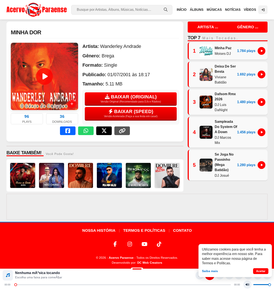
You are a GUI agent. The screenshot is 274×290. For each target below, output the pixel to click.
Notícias (233, 9)
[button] (68, 130)
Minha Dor (26, 32)
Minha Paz (223, 48)
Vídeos (250, 9)
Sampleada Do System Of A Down (226, 127)
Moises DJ (223, 53)
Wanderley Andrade (120, 46)
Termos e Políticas (144, 230)
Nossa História (98, 230)
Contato (182, 230)
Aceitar (260, 271)
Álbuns (196, 9)
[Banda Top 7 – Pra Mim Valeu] (109, 175)
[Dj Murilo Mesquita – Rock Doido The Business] (138, 175)
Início (182, 9)
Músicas (214, 9)
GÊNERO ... (247, 27)
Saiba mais (210, 271)
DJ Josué (222, 175)
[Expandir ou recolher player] (137, 269)
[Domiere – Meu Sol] (80, 175)
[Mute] (247, 285)
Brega (108, 55)
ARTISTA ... (207, 27)
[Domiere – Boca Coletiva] (167, 175)
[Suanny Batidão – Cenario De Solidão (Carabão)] (22, 175)
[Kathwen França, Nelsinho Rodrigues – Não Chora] (51, 175)
